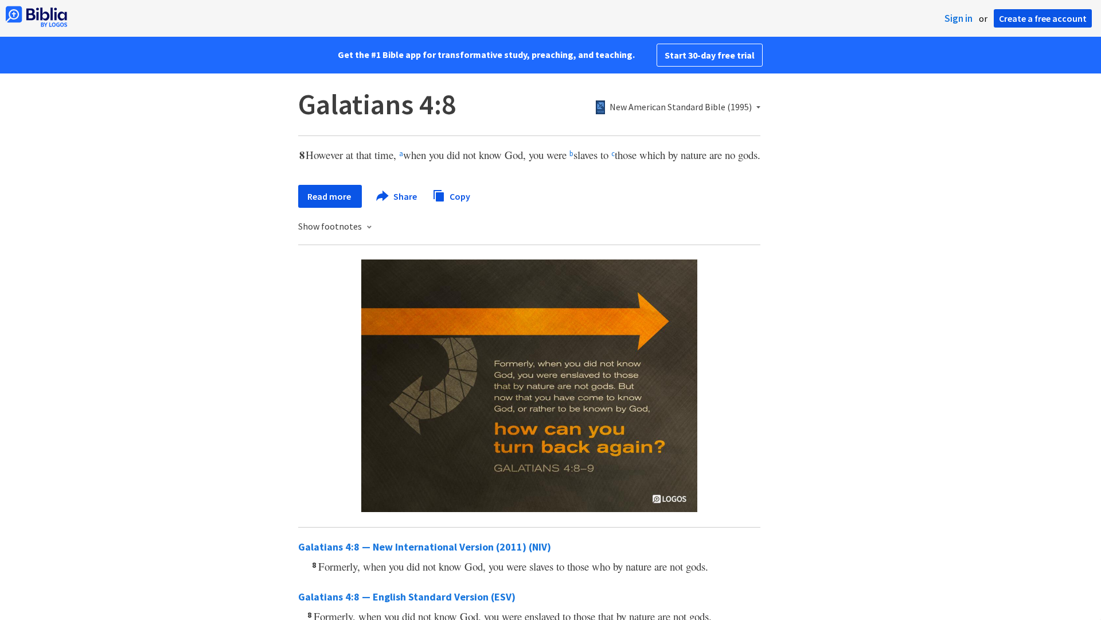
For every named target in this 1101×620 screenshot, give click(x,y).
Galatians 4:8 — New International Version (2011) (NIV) (424, 546)
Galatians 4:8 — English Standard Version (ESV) (407, 596)
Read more (330, 196)
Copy (459, 196)
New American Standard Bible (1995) (681, 107)
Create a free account (1043, 18)
